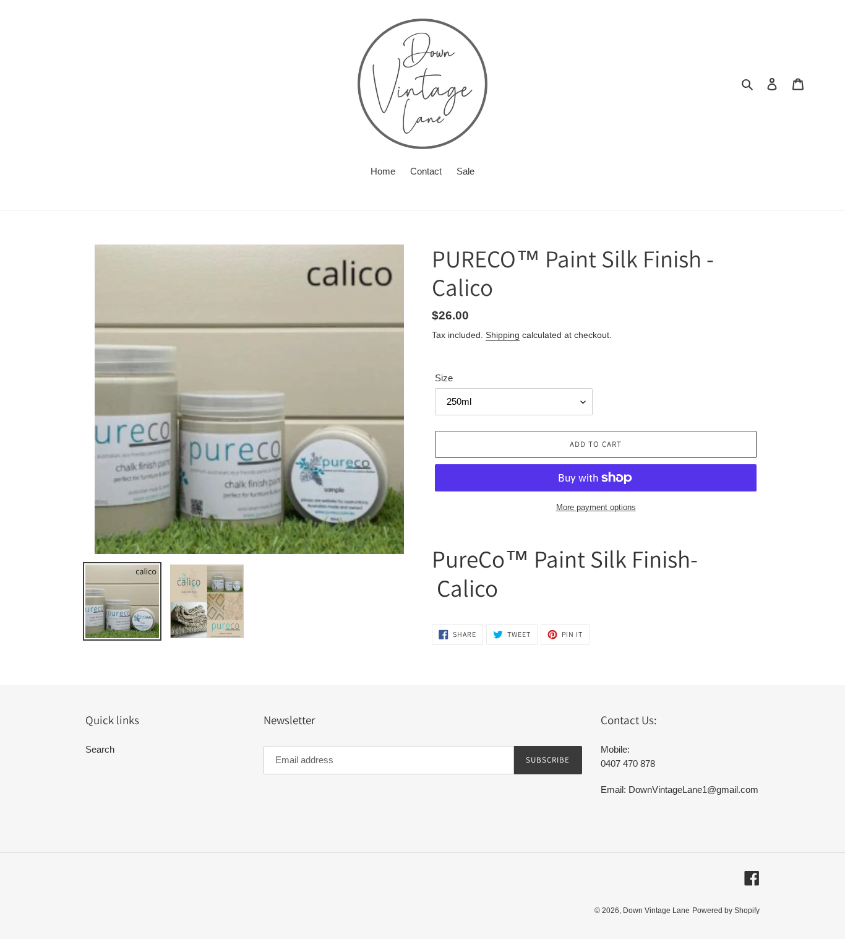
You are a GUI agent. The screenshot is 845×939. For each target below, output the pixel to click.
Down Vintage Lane (656, 910)
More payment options (596, 507)
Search (99, 749)
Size (444, 378)
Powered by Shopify (726, 910)
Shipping (503, 335)
